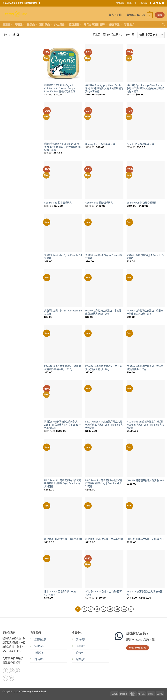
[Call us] (160, 3)
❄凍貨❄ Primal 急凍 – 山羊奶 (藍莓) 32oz (103, 593)
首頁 (5, 34)
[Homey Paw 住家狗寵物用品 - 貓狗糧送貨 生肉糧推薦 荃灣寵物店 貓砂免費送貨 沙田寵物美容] (16, 14)
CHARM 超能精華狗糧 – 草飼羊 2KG (104, 539)
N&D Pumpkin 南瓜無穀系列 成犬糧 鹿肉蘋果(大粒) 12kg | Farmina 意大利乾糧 (145, 424)
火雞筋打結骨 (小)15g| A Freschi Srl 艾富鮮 (63, 257)
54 (124, 609)
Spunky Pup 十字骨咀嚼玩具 (100, 144)
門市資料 (120, 3)
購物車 (79, 652)
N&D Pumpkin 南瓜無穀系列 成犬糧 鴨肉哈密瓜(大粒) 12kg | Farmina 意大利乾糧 (104, 424)
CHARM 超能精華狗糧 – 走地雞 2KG (145, 539)
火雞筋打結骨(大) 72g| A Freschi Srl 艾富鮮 (104, 257)
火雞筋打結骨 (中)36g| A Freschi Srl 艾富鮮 (145, 257)
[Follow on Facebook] (151, 3)
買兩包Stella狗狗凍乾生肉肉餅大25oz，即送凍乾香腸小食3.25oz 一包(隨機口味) (62, 424)
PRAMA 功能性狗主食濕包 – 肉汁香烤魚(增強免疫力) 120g (103, 368)
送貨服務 (143, 3)
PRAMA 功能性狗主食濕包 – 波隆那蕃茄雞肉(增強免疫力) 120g (62, 368)
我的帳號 (80, 639)
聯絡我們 (131, 3)
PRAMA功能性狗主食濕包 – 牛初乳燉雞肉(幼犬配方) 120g (103, 312)
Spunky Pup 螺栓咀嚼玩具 (140, 144)
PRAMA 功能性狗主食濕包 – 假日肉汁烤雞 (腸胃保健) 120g (145, 312)
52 (110, 609)
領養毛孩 (39, 652)
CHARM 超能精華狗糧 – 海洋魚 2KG (145, 480)
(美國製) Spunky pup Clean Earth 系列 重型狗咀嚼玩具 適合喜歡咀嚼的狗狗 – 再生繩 (104, 88)
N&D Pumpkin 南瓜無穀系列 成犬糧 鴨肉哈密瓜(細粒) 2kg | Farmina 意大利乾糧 (62, 483)
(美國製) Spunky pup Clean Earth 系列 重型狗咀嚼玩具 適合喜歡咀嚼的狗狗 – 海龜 (63, 146)
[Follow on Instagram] (154, 3)
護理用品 (74, 24)
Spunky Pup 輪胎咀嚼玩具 (99, 202)
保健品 (31, 24)
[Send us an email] (157, 3)
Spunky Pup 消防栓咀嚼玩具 (141, 202)
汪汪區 (6, 24)
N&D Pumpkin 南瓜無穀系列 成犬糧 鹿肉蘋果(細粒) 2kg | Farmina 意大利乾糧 (103, 483)
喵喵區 (19, 24)
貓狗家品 (44, 24)
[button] (140, 15)
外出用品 (59, 24)
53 (117, 609)
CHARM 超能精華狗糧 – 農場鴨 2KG (63, 539)
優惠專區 (114, 24)
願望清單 (80, 659)
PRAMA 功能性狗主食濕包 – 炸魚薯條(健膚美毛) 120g (145, 368)
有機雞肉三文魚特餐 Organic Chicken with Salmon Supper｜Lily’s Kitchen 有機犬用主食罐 (61, 88)
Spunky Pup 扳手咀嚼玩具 (58, 202)
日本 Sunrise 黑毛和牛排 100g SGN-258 (60, 593)
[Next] (131, 609)
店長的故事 (40, 639)
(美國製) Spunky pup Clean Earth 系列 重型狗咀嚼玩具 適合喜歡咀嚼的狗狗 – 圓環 (145, 88)
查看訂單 (80, 646)
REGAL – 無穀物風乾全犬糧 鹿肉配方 (144, 593)
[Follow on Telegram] (163, 3)
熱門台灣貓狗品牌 (94, 24)
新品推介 (129, 24)
